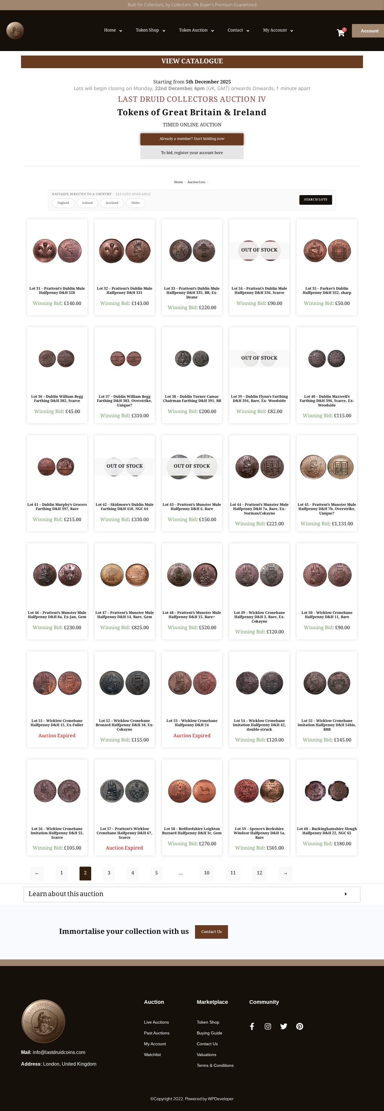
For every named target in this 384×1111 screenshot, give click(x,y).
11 (233, 873)
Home (178, 182)
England (63, 203)
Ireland (87, 203)
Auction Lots (197, 182)
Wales (135, 203)
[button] (192, 894)
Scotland (112, 203)
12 (259, 873)
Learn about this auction (66, 891)
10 (206, 873)
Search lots (316, 199)
